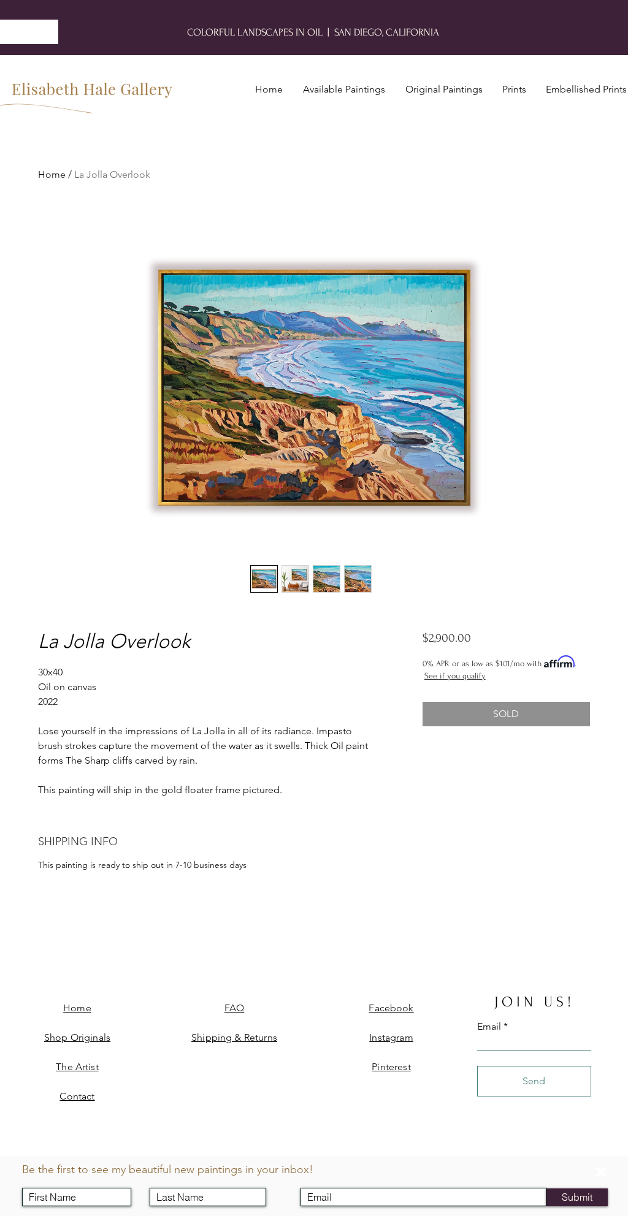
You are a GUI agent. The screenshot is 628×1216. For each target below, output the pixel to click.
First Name (52, 1177)
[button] (601, 1171)
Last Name (180, 1177)
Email (319, 1177)
